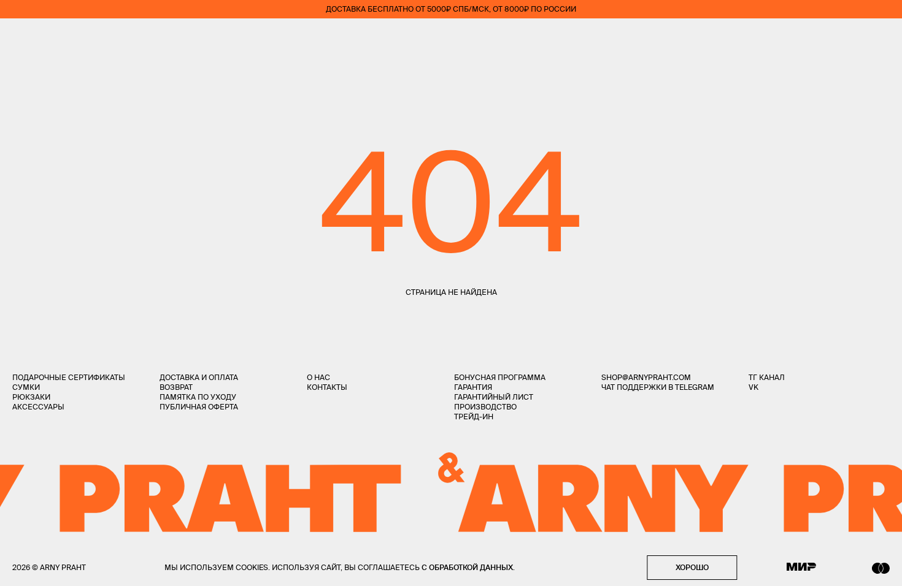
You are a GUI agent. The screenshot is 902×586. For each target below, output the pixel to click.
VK (753, 387)
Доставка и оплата (199, 377)
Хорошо (692, 567)
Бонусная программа (499, 377)
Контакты (327, 387)
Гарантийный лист (493, 397)
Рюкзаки (31, 397)
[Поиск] (53, 37)
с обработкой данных (467, 567)
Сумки (26, 387)
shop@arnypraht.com (646, 377)
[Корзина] (884, 37)
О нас (318, 377)
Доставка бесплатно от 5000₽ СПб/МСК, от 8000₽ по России (451, 9)
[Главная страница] (451, 36)
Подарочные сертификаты (68, 377)
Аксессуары (38, 407)
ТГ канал (767, 377)
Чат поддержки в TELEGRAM (657, 387)
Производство (485, 407)
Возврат (176, 387)
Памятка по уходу (198, 397)
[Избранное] (812, 37)
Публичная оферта (199, 407)
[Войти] (849, 37)
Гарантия (473, 387)
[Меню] (17, 37)
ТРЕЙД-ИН (473, 416)
